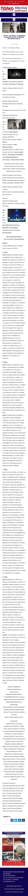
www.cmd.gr (20, 891)
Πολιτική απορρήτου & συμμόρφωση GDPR (14, 889)
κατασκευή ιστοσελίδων (11, 891)
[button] (14, 14)
